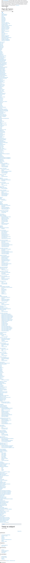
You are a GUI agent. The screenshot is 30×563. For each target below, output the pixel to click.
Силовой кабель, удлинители (6, 402)
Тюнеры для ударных (3, 464)
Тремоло (1, 99)
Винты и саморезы (3, 116)
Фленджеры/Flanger (3, 59)
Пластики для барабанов (4, 444)
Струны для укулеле (5, 221)
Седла (1, 104)
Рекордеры (1, 140)
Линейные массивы (3, 398)
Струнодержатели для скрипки (6, 263)
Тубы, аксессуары (3, 348)
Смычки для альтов (5, 235)
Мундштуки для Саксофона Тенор (7, 317)
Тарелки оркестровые (5, 460)
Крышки (1, 88)
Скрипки (3, 261)
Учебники (1, 499)
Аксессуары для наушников (4, 501)
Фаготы (3, 354)
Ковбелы (1, 375)
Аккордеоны (2, 152)
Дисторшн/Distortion (3, 63)
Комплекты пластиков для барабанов (7, 445)
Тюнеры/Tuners (2, 76)
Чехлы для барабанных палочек (6, 423)
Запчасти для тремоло (3, 101)
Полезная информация (5, 550)
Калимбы (1, 371)
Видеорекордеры (2, 141)
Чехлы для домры (4, 195)
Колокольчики (2, 376)
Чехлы (1, 127)
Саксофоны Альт (4, 322)
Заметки (3, 558)
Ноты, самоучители (5, 33)
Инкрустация (2, 121)
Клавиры (1, 488)
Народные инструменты (5, 26)
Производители (4, 551)
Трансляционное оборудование (6, 37)
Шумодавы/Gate (2, 72)
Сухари (1, 105)
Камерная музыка (3, 487)
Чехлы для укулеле (4, 224)
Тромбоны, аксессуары (3, 337)
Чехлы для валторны (5, 279)
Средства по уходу (3, 129)
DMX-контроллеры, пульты (4, 502)
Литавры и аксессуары (3, 432)
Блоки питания (2, 80)
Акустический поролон (3, 392)
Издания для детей (3, 486)
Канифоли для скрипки (5, 257)
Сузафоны (1, 333)
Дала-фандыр (2, 186)
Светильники (2, 507)
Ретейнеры (1, 111)
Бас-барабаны (2, 425)
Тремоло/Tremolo (2, 70)
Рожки (3, 310)
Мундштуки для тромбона (6, 339)
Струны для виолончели (5, 245)
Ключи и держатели (3, 114)
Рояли (1, 478)
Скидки (3, 536)
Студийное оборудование (6, 39)
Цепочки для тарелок (5, 416)
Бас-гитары (2, 90)
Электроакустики (3, 93)
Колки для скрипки (4, 258)
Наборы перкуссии (3, 383)
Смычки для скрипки (5, 262)
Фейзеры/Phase (2, 71)
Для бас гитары (2, 84)
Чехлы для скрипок (5, 265)
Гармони (1, 155)
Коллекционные (4, 290)
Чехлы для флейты (4, 360)
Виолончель (2, 46)
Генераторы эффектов (5, 36)
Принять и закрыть (5, 6)
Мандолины (3, 206)
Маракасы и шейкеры (3, 381)
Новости (3, 549)
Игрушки (1, 197)
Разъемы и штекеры (3, 138)
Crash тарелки (4, 453)
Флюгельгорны (2, 362)
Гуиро (1, 368)
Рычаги (1, 103)
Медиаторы (2, 130)
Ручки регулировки (3, 107)
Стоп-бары (1, 98)
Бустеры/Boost (2, 65)
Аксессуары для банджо (5, 169)
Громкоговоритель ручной (4, 520)
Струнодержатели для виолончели (7, 244)
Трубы (2, 345)
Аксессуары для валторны (6, 276)
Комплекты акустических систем (5, 397)
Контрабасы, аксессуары (4, 248)
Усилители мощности (3, 62)
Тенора (3, 335)
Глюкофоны (3, 180)
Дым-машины (2, 513)
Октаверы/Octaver (3, 57)
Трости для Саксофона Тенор (6, 329)
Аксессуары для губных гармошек (7, 287)
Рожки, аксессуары (3, 309)
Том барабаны (2, 462)
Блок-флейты (4, 273)
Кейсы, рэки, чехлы (3, 396)
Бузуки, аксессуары (3, 174)
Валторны (3, 277)
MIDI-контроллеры (3, 474)
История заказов (4, 557)
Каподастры (2, 125)
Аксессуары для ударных (4, 407)
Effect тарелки (4, 454)
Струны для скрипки (5, 264)
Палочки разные (4, 421)
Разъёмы (1, 133)
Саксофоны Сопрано (5, 324)
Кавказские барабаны (3, 431)
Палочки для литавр (5, 434)
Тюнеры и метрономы (3, 124)
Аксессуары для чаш (5, 211)
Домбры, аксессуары (3, 187)
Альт (0, 50)
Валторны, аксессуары (3, 275)
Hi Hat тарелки (4, 455)
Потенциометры (2, 132)
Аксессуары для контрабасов (6, 249)
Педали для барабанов (5, 412)
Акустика (1, 43)
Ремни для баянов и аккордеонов (5, 157)
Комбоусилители (2, 144)
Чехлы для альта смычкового (6, 238)
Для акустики (2, 85)
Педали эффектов (4, 14)
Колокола (1, 201)
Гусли (2, 184)
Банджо (1, 48)
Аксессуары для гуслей (5, 183)
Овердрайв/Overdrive (3, 64)
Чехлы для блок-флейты (5, 274)
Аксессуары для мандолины (6, 205)
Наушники (3, 34)
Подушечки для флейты (5, 358)
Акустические (2, 89)
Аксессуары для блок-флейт (6, 272)
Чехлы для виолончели (5, 246)
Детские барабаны (3, 430)
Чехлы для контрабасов (5, 253)
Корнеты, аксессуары (3, 302)
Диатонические (4, 289)
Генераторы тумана (3, 512)
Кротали (3, 459)
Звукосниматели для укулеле (6, 216)
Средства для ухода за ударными (7, 414)
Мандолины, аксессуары (4, 204)
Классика (1, 44)
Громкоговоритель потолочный (5, 518)
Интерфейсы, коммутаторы (4, 395)
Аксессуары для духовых (4, 267)
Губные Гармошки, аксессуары (5, 286)
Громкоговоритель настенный (4, 517)
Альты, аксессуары (3, 230)
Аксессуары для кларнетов (6, 297)
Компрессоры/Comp (3, 73)
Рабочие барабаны (3, 449)
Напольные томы (2, 443)
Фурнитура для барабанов (4, 466)
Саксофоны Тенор (4, 325)
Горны (1, 285)
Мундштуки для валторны (6, 278)
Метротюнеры (2, 161)
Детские (3, 288)
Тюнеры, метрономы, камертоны (7, 25)
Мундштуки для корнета (5, 304)
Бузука (1, 51)
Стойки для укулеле (5, 220)
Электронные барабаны (3, 473)
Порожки (1, 106)
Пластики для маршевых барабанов (7, 440)
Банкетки (1, 476)
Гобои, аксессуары (3, 281)
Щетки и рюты (2, 472)
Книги (1, 489)
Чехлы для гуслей (4, 185)
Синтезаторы (2, 479)
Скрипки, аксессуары (3, 255)
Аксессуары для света (3, 504)
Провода (1, 135)
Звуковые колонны (3, 521)
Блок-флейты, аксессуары (4, 271)
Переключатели (2, 131)
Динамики (1, 393)
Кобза (1, 198)
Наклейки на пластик (5, 411)
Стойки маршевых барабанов (6, 441)
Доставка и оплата (4, 535)
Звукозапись (4, 20)
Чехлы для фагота (4, 355)
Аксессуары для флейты (5, 357)
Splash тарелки (4, 457)
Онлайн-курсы (2, 495)
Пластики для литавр (5, 435)
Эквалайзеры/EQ (2, 74)
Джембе (1, 369)
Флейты (3, 359)
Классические (2, 91)
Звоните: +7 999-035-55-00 (10, 560)
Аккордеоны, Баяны (5, 24)
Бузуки (3, 175)
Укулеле (1, 53)
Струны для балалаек (5, 165)
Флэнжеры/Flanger (3, 60)
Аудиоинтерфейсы (3, 139)
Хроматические (4, 293)
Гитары (3, 16)
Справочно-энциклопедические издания (6, 498)
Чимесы (1, 390)
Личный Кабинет (4, 556)
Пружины (1, 102)
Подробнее (17, 5)
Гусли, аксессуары (3, 182)
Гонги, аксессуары (3, 426)
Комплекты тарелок (5, 458)
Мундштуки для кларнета (5, 299)
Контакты (3, 538)
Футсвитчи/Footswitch (3, 78)
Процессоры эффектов (5, 22)
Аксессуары (2, 146)
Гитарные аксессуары (5, 38)
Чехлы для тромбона (5, 341)
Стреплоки (1, 113)
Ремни (1, 128)
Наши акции (3, 552)
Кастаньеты (2, 372)
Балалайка (1, 47)
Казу (0, 295)
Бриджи (1, 97)
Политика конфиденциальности (6, 539)
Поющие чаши (4, 212)
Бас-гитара (1, 42)
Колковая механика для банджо (6, 171)
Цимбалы (1, 225)
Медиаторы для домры (5, 193)
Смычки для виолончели (5, 243)
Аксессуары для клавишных (4, 475)
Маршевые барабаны (5, 439)
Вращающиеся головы (3, 505)
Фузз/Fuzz (1, 66)
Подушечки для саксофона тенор (7, 320)
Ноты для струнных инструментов (5, 493)
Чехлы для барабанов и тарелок (5, 471)
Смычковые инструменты (6, 27)
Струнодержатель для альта (6, 236)
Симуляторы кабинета (3, 75)
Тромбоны (3, 340)
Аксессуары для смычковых (4, 227)
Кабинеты (1, 143)
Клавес (1, 374)
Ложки (1, 202)
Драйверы (1, 394)
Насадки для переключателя (4, 118)
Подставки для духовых (4, 307)
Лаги (2, 468)
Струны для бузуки (5, 176)
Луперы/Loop (2, 56)
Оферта (3, 540)
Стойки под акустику (3, 405)
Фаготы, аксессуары (3, 352)
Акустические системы (3, 391)
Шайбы (1, 120)
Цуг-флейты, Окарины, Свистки (5, 363)
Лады (1, 117)
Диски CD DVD (2, 485)
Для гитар (1, 147)
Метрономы (2, 160)
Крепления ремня (2, 112)
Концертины (2, 156)
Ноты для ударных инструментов (5, 494)
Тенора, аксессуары (3, 334)
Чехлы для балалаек (5, 166)
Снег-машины (2, 516)
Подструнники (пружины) (6, 413)
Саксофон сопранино (5, 321)
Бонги (1, 366)
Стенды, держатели (5, 422)
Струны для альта (4, 237)
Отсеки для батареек (3, 115)
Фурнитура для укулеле (5, 223)
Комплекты (1, 86)
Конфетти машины (3, 515)
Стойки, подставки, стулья (6, 23)
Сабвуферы (2, 404)
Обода (3, 470)
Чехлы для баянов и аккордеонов (5, 158)
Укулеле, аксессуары (3, 215)
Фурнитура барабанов (5, 415)
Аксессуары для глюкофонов (6, 179)
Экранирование (2, 134)
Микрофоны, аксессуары (5, 28)
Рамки (1, 87)
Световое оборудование (5, 35)
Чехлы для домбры (4, 188)
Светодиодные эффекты (4, 508)
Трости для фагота (4, 353)
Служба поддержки (5, 545)
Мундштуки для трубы (5, 344)
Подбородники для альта (5, 234)
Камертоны (1, 159)
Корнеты (3, 303)
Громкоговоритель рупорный (4, 519)
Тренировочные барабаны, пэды (5, 463)
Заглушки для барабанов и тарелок (7, 408)
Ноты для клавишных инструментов (5, 491)
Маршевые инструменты (4, 437)
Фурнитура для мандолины (6, 208)
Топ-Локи (1, 100)
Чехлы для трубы (4, 346)
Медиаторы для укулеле (5, 218)
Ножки (3, 469)
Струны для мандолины (5, 207)
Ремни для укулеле (4, 219)
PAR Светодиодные (3, 503)
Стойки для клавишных (3, 480)
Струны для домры (5, 194)
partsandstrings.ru (6, 0)
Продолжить (19, 531)
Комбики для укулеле (5, 217)
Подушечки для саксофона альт (6, 318)
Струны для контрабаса (5, 252)
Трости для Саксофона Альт (6, 326)
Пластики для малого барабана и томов (8, 447)
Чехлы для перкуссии (3, 389)
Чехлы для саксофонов (5, 330)
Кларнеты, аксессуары (3, 296)
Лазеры (1, 506)
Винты (2, 467)
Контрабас (1, 45)
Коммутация (3, 19)
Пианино (1, 477)
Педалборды (2, 58)
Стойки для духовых (3, 332)
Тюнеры (1, 162)
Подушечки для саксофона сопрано (7, 319)
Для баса (1, 79)
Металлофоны (2, 382)
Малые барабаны (2, 436)
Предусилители (2, 61)
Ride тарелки (4, 456)
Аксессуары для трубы (5, 343)
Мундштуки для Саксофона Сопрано (7, 316)
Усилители (3, 21)
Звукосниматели (4, 15)
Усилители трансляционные (4, 522)
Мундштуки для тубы (5, 349)
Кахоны (1, 373)
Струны (3, 13)
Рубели (1, 384)
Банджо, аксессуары (3, 168)
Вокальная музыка (3, 484)
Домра (1, 49)
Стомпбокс (1, 385)
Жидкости (1, 514)
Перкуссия (3, 30)
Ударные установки (3, 465)
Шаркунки (1, 226)
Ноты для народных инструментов (5, 492)
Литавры (3, 433)
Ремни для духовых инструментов (5, 308)
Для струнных (2, 148)
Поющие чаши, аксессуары (4, 210)
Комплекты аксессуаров (4, 142)
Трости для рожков (5, 311)
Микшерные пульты (3, 399)
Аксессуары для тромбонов (6, 338)
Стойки (1, 126)
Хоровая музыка (2, 500)
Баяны (1, 154)
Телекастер (2, 83)
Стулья (1, 481)
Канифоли (3, 228)
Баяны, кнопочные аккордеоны (5, 153)
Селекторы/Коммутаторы (4, 77)
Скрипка (1, 52)
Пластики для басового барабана (7, 446)
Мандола (1, 203)
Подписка (3, 559)
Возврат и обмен (4, 541)
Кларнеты (3, 298)
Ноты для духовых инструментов (5, 490)
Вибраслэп (1, 367)
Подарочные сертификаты (6, 40)
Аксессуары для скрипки (5, 256)
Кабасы (1, 370)
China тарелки (4, 452)
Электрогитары (2, 94)
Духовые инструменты (5, 29)
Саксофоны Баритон (5, 323)
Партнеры (3, 537)
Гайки (1, 119)
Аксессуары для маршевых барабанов (7, 438)
